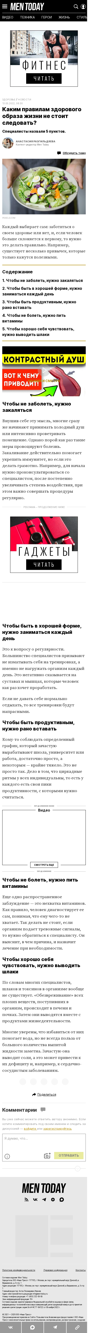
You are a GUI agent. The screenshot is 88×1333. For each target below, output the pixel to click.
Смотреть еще (44, 865)
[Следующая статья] (44, 1168)
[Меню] (4, 6)
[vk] (35, 1199)
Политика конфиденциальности (18, 1270)
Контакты (81, 1270)
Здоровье (8, 99)
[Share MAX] (32, 1327)
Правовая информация (55, 1270)
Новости (24, 99)
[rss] (26, 1199)
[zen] (53, 1199)
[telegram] (44, 1199)
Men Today (27, 6)
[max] (62, 1199)
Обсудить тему (74, 153)
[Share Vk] (10, 1327)
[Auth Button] (83, 6)
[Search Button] (76, 6)
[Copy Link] (77, 1327)
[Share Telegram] (55, 1327)
